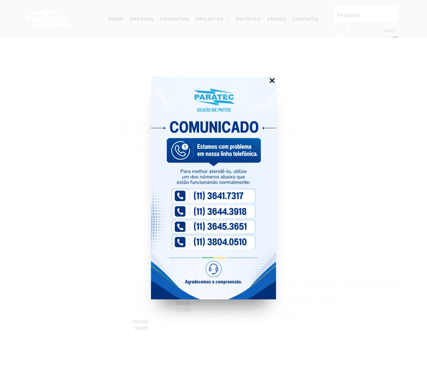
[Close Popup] (272, 81)
